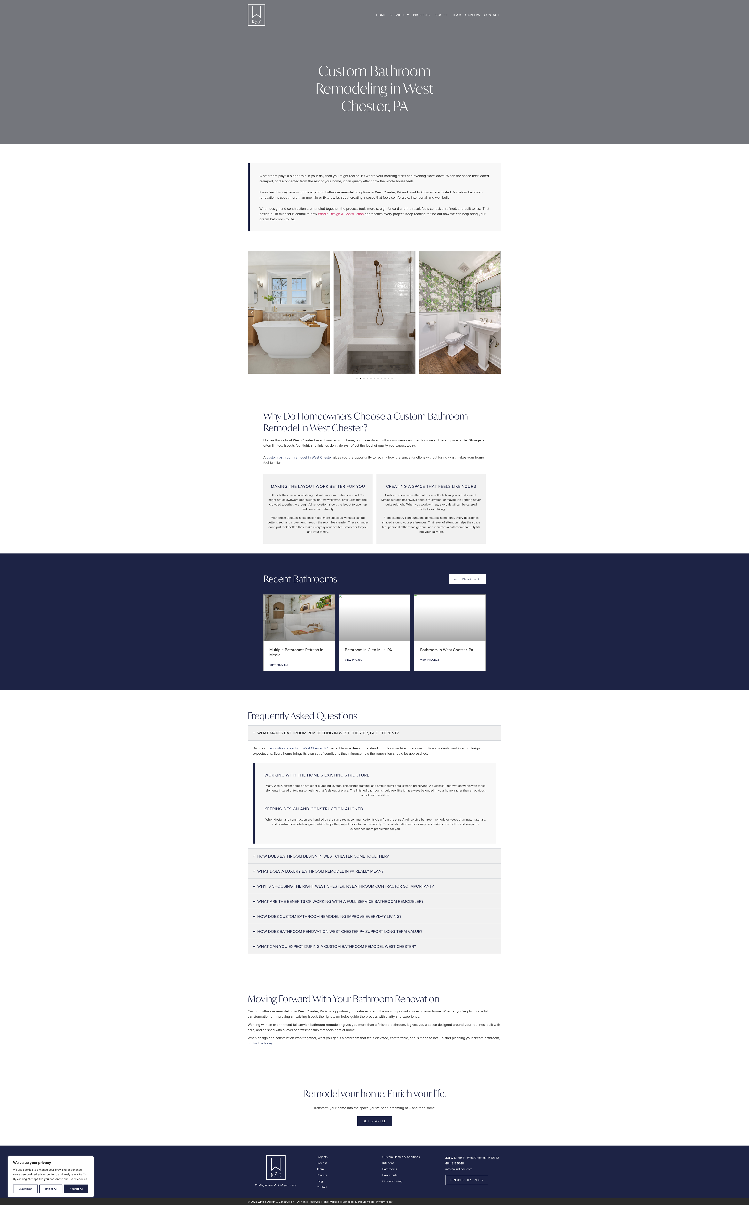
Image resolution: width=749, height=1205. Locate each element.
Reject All (51, 1188)
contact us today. (260, 1043)
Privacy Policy (384, 1201)
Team (456, 15)
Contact (491, 15)
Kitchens (388, 1162)
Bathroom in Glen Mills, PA (368, 650)
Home (381, 15)
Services (397, 15)
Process (441, 15)
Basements (389, 1175)
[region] (51, 1176)
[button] (399, 14)
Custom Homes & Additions (401, 1156)
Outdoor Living (392, 1181)
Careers (472, 15)
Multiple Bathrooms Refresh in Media (296, 652)
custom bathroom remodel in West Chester (299, 457)
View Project (278, 665)
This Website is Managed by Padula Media (349, 1201)
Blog (320, 1181)
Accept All (76, 1188)
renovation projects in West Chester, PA (299, 748)
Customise (25, 1188)
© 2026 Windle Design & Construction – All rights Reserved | (285, 1201)
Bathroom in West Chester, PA (446, 650)
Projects (421, 15)
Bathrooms (389, 1168)
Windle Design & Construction (341, 213)
